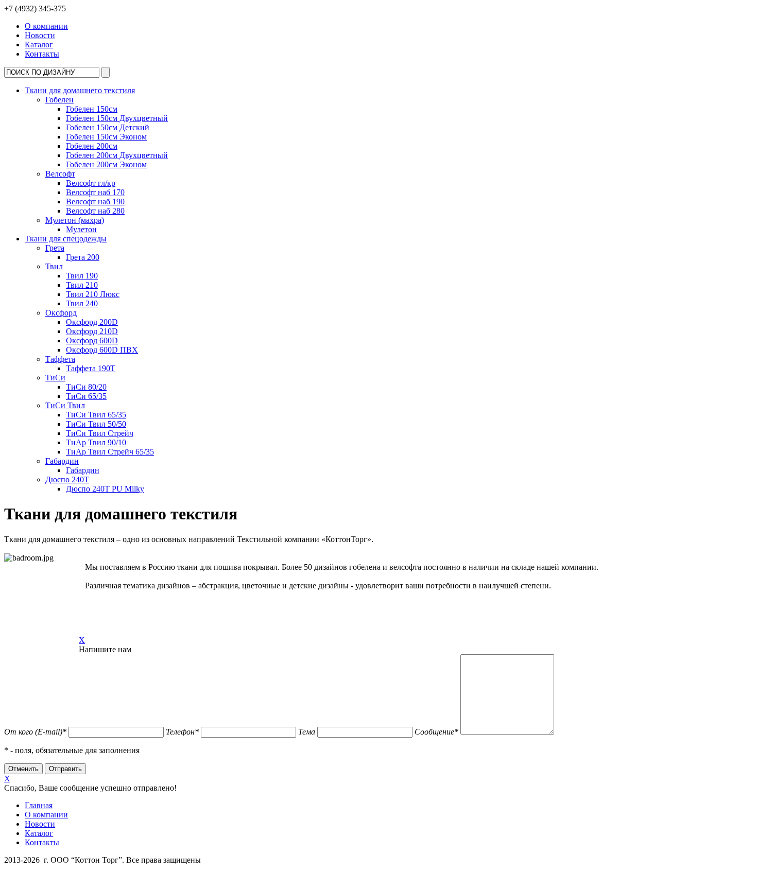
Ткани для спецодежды (66, 238)
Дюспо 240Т (67, 479)
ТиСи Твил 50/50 (96, 424)
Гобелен (59, 99)
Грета (54, 247)
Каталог (39, 44)
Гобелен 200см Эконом (106, 164)
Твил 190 (82, 275)
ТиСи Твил (65, 405)
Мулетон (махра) (74, 220)
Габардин (62, 461)
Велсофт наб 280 (95, 210)
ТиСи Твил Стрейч (99, 433)
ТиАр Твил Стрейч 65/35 (110, 451)
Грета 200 (82, 257)
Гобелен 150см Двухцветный (117, 118)
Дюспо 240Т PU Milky (105, 488)
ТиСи (55, 377)
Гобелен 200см (91, 146)
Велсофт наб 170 (95, 192)
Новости (40, 35)
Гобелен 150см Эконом (106, 136)
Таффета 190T (90, 368)
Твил (54, 266)
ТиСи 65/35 (86, 396)
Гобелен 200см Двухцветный (117, 155)
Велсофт (60, 173)
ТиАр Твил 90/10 (96, 442)
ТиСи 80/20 (86, 386)
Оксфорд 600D (92, 340)
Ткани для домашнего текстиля (80, 90)
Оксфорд (61, 312)
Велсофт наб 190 (95, 201)
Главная (39, 805)
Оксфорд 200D (92, 322)
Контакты (42, 53)
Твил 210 (82, 285)
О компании (46, 26)
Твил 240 (82, 303)
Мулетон (81, 229)
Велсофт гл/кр (90, 183)
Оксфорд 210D (92, 331)
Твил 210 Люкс (92, 294)
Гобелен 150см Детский (107, 127)
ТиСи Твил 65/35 (96, 414)
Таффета (60, 359)
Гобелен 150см (91, 108)
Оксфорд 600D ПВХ (102, 349)
